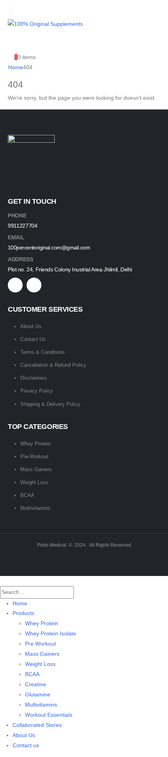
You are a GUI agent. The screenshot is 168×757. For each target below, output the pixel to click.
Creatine (35, 684)
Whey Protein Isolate (50, 633)
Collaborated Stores (37, 725)
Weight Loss (34, 482)
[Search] (81, 592)
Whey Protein (35, 444)
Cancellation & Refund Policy (53, 365)
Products (23, 613)
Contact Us (33, 339)
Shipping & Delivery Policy (50, 404)
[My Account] (14, 42)
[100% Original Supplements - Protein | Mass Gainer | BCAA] (45, 24)
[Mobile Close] (2, 581)
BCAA (27, 495)
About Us (30, 326)
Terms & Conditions (42, 352)
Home (20, 603)
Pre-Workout (34, 456)
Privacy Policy (36, 391)
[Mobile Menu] (11, 11)
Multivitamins (35, 508)
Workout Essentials (48, 715)
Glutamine (37, 694)
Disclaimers (33, 378)
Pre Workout (40, 643)
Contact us (26, 745)
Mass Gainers (36, 469)
